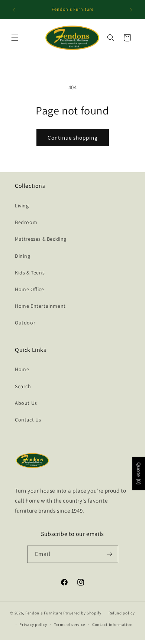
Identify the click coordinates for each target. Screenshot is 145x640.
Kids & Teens (30, 272)
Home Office (29, 289)
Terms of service (69, 624)
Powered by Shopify (82, 613)
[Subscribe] (110, 554)
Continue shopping (73, 137)
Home (22, 369)
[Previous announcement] (14, 9)
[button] (15, 38)
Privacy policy (33, 624)
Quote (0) (138, 473)
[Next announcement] (131, 9)
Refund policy (122, 613)
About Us (26, 403)
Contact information (112, 624)
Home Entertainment (40, 306)
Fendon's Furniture (43, 613)
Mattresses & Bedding (41, 239)
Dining (22, 256)
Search (23, 386)
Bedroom (26, 222)
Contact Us (28, 419)
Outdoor (25, 322)
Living (22, 205)
